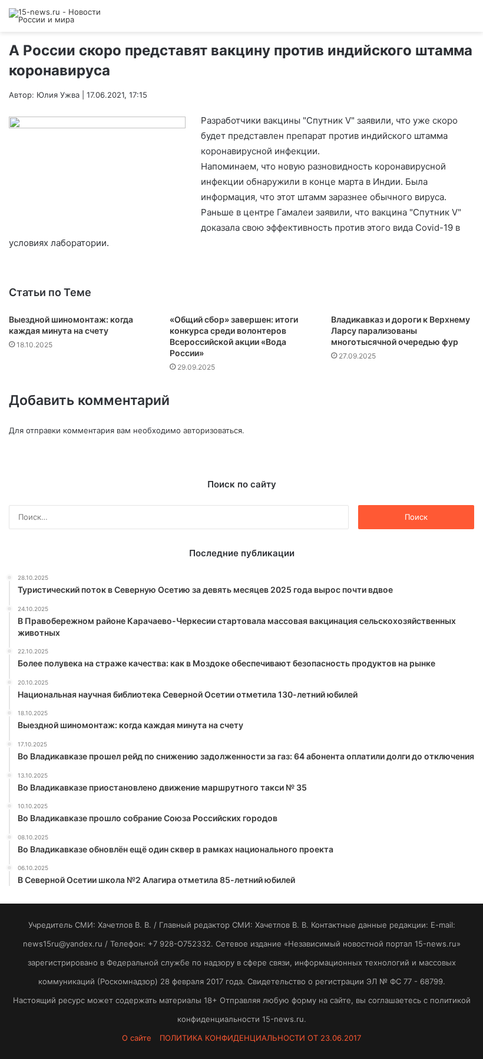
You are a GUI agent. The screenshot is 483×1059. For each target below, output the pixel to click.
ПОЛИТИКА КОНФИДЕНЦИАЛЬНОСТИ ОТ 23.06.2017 (260, 1038)
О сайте (136, 1038)
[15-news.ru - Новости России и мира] (65, 16)
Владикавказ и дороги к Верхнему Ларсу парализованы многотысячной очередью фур (400, 330)
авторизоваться (212, 430)
